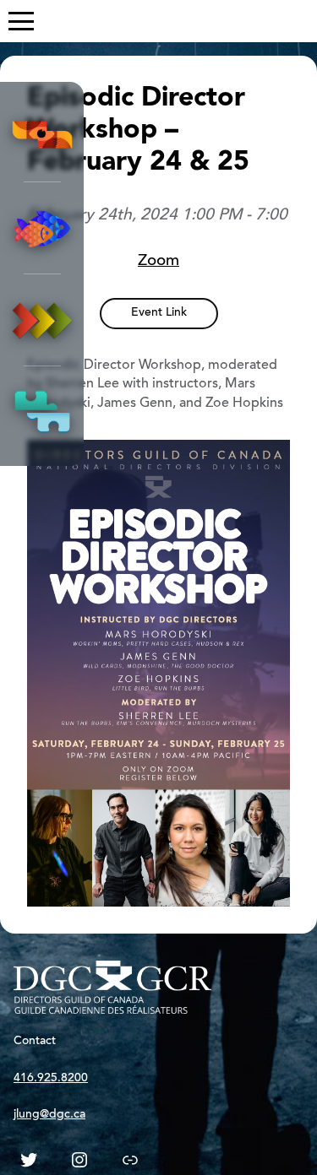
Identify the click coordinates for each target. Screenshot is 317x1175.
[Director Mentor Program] (42, 228)
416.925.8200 (51, 1079)
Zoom (158, 261)
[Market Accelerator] (42, 320)
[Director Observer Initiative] (42, 136)
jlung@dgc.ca (49, 1115)
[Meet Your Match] (42, 412)
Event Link (159, 313)
